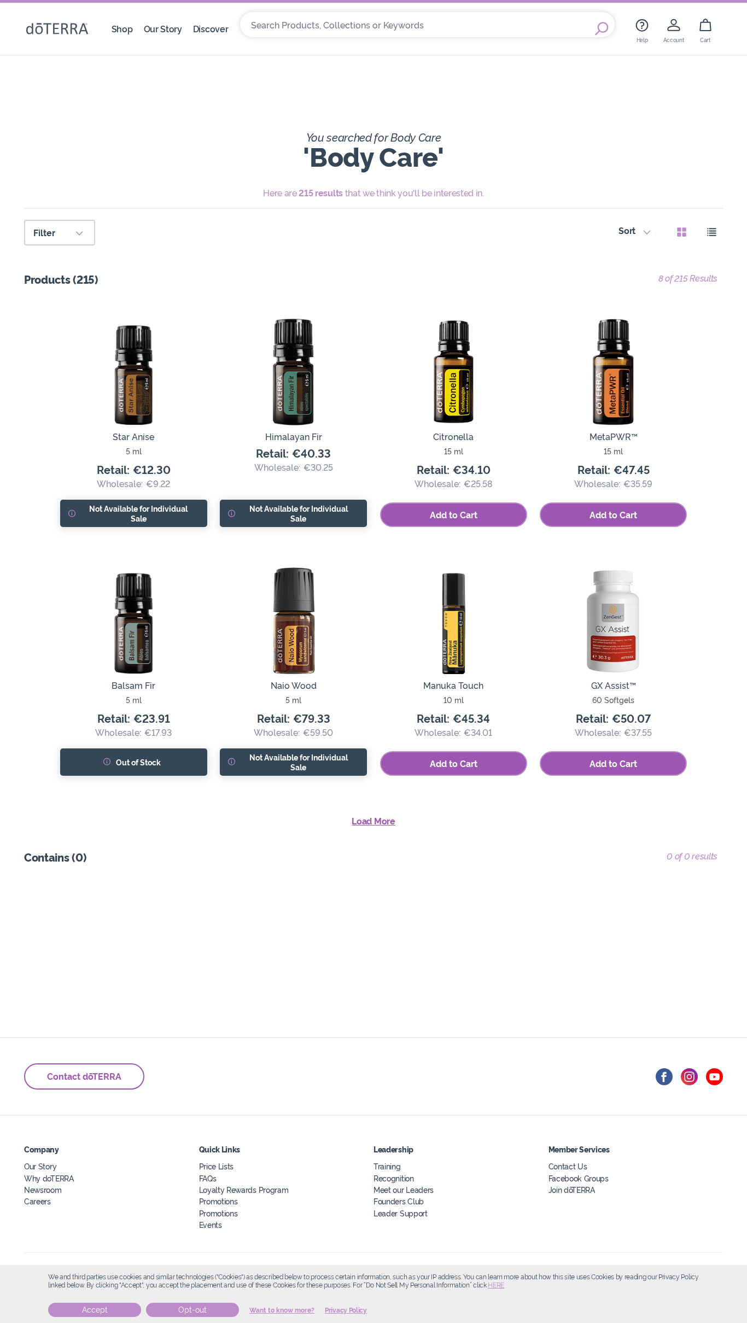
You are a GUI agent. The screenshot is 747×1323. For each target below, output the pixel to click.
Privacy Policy (346, 1310)
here (496, 1285)
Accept (95, 1310)
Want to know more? (281, 1310)
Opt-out (192, 1310)
